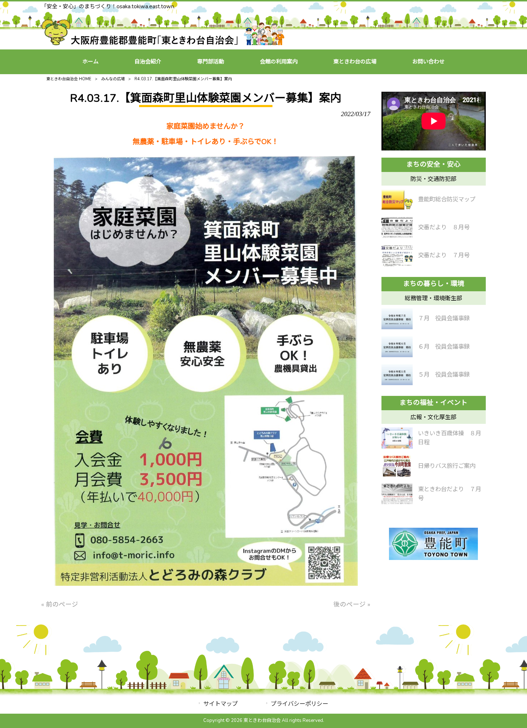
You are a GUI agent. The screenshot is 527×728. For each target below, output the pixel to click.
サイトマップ (220, 704)
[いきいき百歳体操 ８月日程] (397, 437)
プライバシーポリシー (299, 704)
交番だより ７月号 (444, 255)
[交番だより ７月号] (397, 255)
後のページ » (351, 604)
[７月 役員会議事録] (397, 318)
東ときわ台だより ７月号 (449, 493)
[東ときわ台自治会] (163, 43)
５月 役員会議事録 (444, 374)
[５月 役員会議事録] (397, 374)
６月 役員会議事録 (444, 347)
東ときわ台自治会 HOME (68, 79)
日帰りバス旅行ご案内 (446, 466)
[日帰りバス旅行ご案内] (397, 466)
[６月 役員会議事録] (397, 346)
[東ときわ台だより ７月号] (397, 494)
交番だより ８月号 (444, 227)
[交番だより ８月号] (397, 227)
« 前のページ (59, 604)
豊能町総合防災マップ (446, 199)
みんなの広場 (113, 79)
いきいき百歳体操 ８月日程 (449, 437)
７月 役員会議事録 (444, 318)
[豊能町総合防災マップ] (397, 199)
